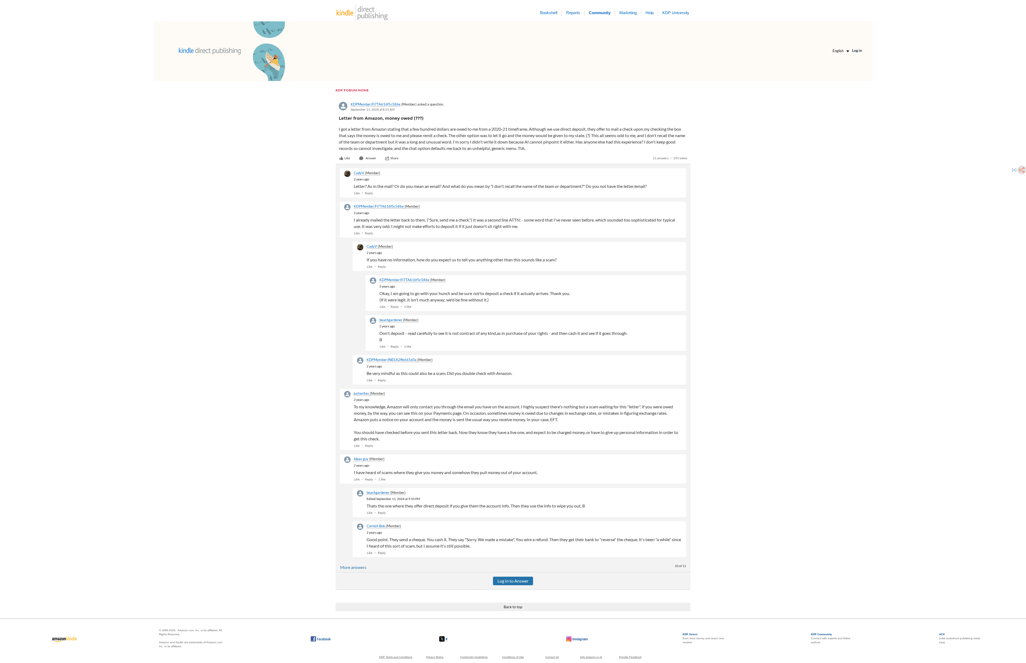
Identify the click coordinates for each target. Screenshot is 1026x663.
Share (394, 158)
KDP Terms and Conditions (395, 657)
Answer (371, 158)
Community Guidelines (474, 657)
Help (650, 12)
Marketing (628, 12)
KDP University (675, 12)
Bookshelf (548, 12)
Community (600, 12)
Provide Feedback (630, 657)
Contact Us (552, 657)
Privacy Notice (435, 657)
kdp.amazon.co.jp (591, 657)
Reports (573, 12)
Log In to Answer (513, 580)
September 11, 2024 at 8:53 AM (373, 109)
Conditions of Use (513, 657)
